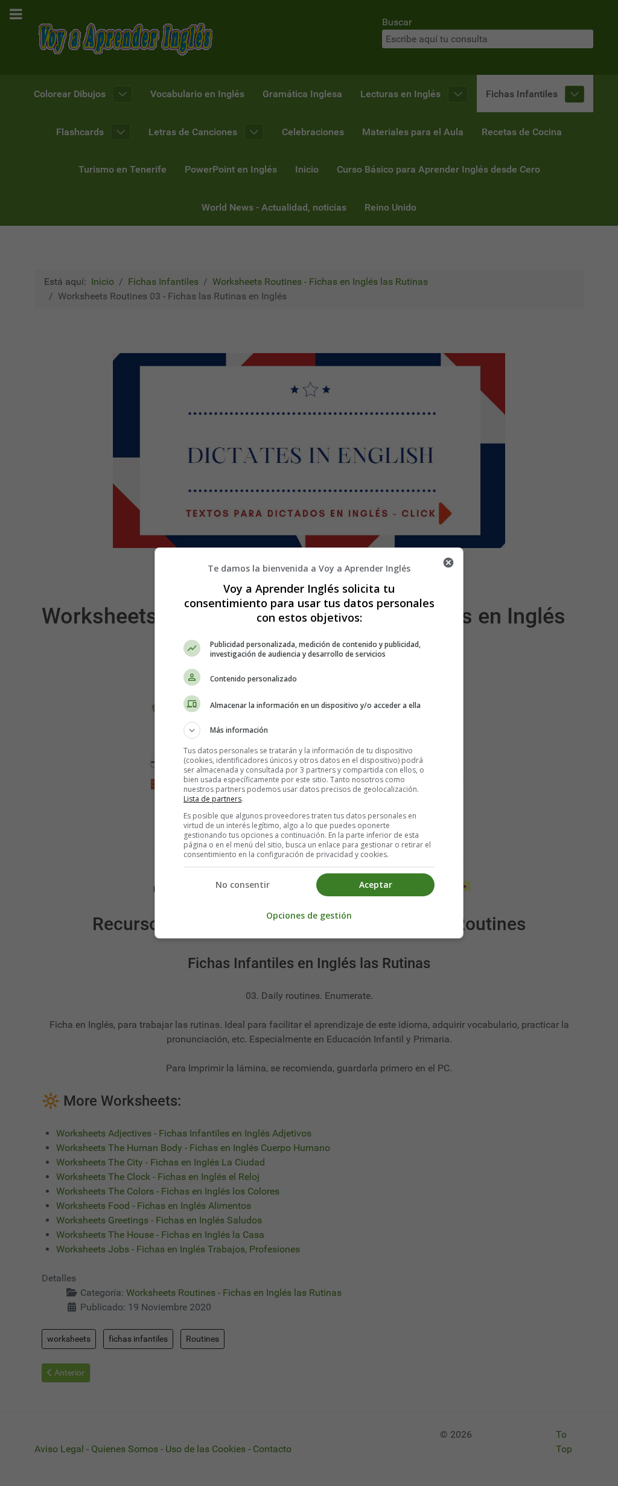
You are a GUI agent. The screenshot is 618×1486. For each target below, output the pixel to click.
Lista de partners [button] (212, 799)
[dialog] (309, 743)
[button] (309, 730)
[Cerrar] (448, 562)
